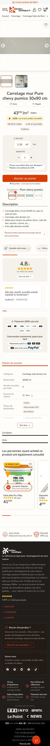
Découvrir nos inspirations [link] (18, 645)
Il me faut (18, 138)
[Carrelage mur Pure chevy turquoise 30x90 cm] (29, 195)
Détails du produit (12, 363)
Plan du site (25, 743)
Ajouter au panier (25, 178)
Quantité (20, 152)
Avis (4, 440)
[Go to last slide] (3, 46)
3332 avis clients (18, 599)
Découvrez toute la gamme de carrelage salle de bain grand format (23, 234)
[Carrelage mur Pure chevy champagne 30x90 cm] (21, 195)
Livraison (7, 432)
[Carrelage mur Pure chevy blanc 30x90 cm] (38, 195)
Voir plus (23, 425)
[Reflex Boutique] (20, 9)
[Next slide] (47, 46)
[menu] (5, 10)
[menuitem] (6, 81)
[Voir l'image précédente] (41, 476)
